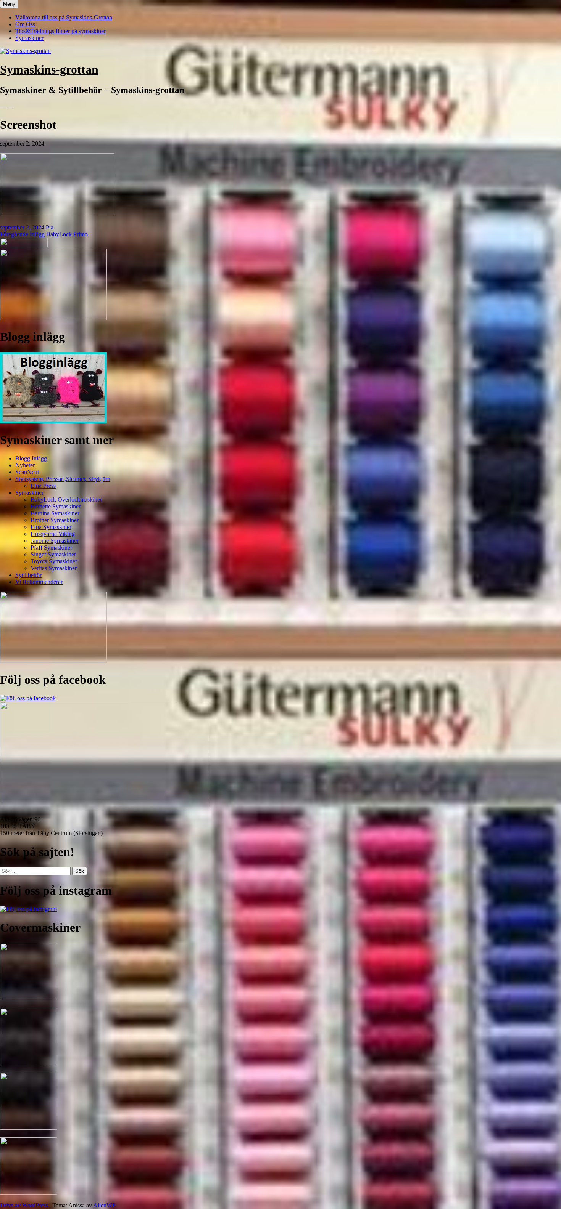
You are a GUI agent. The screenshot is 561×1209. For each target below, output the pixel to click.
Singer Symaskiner (53, 554)
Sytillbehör (28, 575)
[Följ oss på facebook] (28, 698)
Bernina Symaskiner (55, 513)
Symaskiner (29, 38)
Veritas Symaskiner (54, 568)
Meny (9, 4)
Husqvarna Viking (53, 534)
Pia (49, 227)
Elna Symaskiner (51, 527)
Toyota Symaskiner (54, 561)
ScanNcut (27, 472)
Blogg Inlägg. (31, 458)
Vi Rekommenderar (39, 582)
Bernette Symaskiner (56, 506)
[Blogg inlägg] (53, 421)
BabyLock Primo (44, 234)
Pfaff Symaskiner (51, 547)
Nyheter (25, 465)
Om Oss (25, 24)
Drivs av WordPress (24, 1205)
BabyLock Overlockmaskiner (66, 499)
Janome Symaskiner (55, 540)
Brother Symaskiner (55, 520)
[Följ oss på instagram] (28, 909)
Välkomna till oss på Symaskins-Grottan (63, 17)
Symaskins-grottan (49, 69)
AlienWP (104, 1205)
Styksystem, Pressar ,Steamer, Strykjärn (62, 479)
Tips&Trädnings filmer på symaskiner (60, 31)
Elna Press (43, 486)
